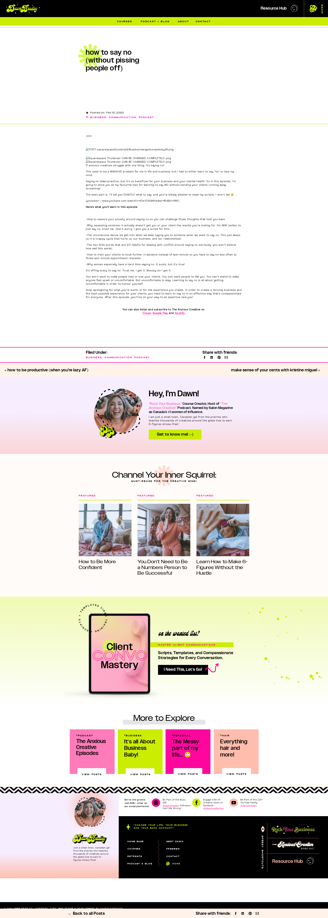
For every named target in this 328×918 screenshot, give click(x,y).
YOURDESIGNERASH (111, 908)
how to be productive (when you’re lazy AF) (48, 370)
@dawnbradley (171, 805)
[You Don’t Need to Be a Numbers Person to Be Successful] (164, 530)
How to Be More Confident (97, 564)
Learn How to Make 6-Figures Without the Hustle (222, 567)
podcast (146, 117)
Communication (122, 117)
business (98, 117)
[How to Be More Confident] (105, 530)
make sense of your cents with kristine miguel (274, 370)
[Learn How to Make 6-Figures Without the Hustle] (222, 530)
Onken (42, 911)
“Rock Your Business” (165, 404)
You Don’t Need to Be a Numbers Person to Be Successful (163, 567)
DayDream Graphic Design (91, 911)
